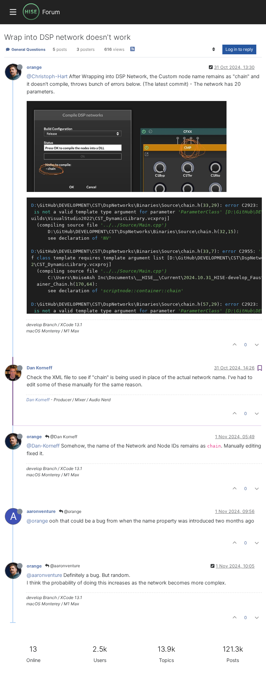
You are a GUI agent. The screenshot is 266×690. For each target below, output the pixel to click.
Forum (51, 12)
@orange (72, 511)
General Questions (27, 49)
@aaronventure (64, 565)
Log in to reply (239, 49)
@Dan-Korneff (43, 446)
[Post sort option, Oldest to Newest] (214, 49)
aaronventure (41, 511)
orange (34, 67)
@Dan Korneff (63, 436)
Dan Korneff (39, 367)
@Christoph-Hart (47, 76)
